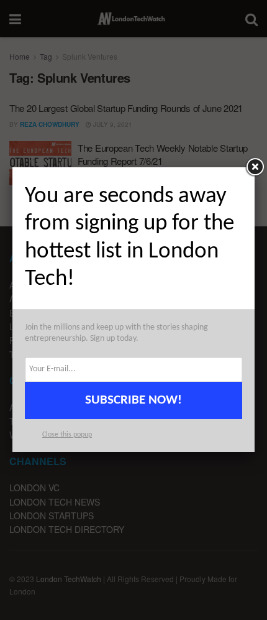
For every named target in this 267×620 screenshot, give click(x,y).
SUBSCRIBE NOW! (133, 400)
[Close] (254, 167)
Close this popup (67, 434)
